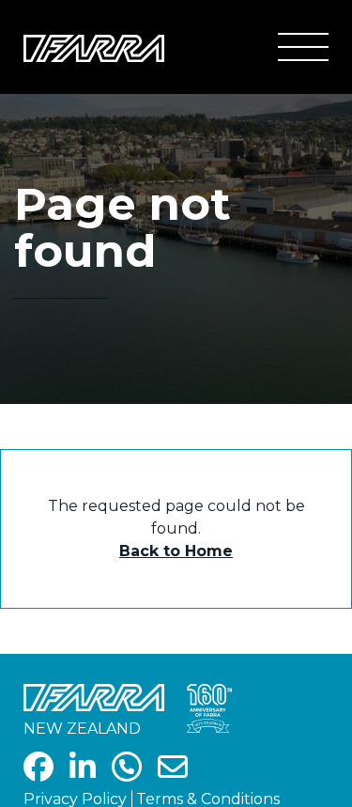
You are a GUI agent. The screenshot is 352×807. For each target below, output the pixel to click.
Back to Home (176, 551)
